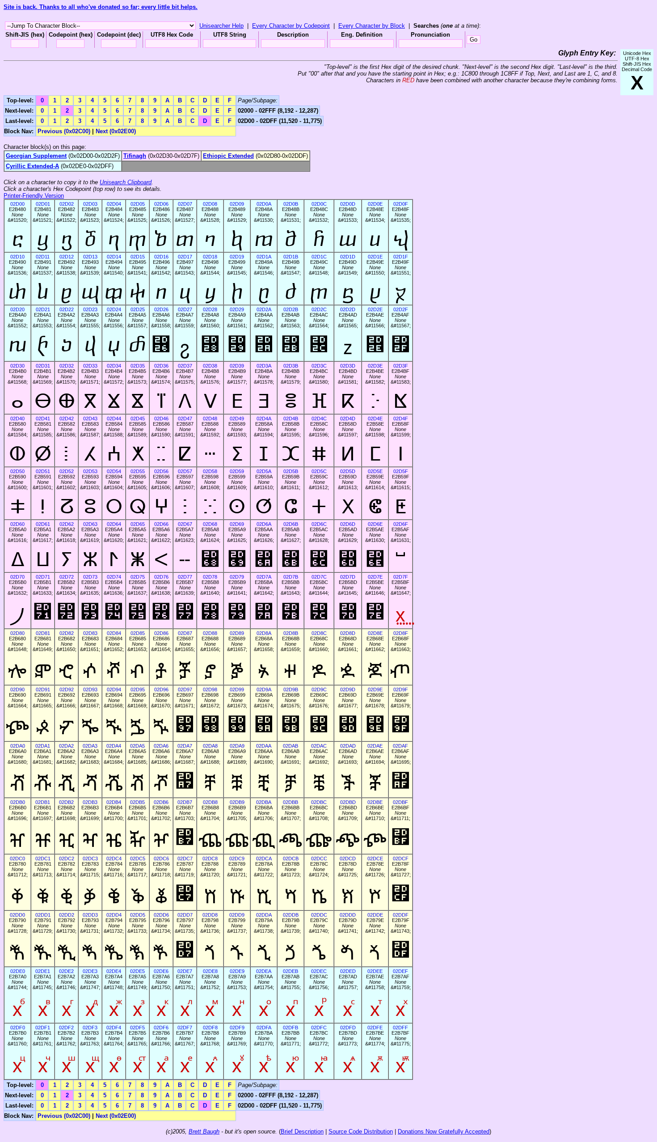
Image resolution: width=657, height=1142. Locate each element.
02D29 (237, 309)
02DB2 (66, 802)
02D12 (66, 256)
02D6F (400, 524)
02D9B (290, 689)
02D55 (138, 471)
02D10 (17, 256)
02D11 (43, 256)
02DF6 (161, 1027)
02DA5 (137, 746)
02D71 (43, 576)
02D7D (347, 576)
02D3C (319, 365)
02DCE (375, 858)
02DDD (348, 915)
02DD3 (90, 915)
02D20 (17, 309)
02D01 (43, 204)
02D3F (400, 365)
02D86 (161, 633)
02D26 (161, 309)
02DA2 (66, 746)
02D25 (138, 309)
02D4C (319, 418)
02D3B (290, 365)
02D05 (138, 204)
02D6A (264, 524)
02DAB (290, 746)
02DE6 (161, 971)
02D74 (114, 576)
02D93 (90, 689)
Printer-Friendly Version (34, 195)
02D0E (375, 204)
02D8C (319, 633)
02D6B (290, 524)
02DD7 (185, 915)
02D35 (138, 365)
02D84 (114, 633)
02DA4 (113, 746)
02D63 (90, 524)
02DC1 (43, 858)
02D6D (347, 524)
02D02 (66, 204)
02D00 (17, 204)
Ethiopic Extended (228, 155)
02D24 (114, 309)
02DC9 (236, 858)
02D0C (319, 204)
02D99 (237, 689)
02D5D (347, 471)
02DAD (348, 746)
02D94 (114, 689)
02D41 (43, 418)
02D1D (347, 256)
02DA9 (237, 746)
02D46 (161, 418)
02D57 (185, 471)
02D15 (138, 256)
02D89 (237, 633)
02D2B (290, 309)
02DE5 (137, 971)
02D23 (90, 309)
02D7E (375, 576)
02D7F (400, 576)
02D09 (237, 204)
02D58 (210, 471)
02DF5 (137, 1027)
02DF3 (90, 1027)
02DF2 (66, 1027)
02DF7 (184, 1027)
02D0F (400, 204)
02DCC (319, 858)
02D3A (264, 365)
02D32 (66, 365)
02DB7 (184, 802)
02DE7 (184, 971)
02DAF (400, 746)
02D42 (66, 418)
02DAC (319, 746)
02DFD (348, 1027)
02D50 (17, 471)
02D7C (319, 576)
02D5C (319, 471)
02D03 (90, 204)
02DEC (319, 971)
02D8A (264, 633)
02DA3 (90, 746)
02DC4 (114, 858)
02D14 (114, 256)
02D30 (17, 365)
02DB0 (17, 802)
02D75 (138, 576)
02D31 (43, 365)
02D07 (185, 204)
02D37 (185, 365)
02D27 (185, 309)
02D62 (66, 524)
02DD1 (43, 915)
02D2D (347, 309)
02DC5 (137, 858)
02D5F (400, 471)
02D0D (347, 204)
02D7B (290, 576)
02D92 (66, 689)
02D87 (185, 633)
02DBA (263, 802)
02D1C (319, 256)
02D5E (375, 471)
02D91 (43, 689)
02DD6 (161, 915)
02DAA (263, 746)
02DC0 (17, 858)
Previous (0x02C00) (64, 131)
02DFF (400, 1027)
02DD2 (66, 915)
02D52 (66, 471)
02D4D (347, 418)
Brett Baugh (204, 1131)
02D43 (90, 418)
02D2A (264, 309)
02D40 (17, 418)
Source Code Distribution (360, 1131)
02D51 (43, 471)
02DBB (290, 802)
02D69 (237, 524)
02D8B (290, 633)
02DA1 (42, 746)
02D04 (114, 204)
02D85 (138, 633)
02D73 (90, 576)
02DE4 (113, 971)
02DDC (319, 915)
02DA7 (184, 746)
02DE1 (42, 971)
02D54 (114, 471)
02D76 (161, 576)
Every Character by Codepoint (291, 25)
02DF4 (113, 1027)
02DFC (319, 1027)
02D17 (185, 256)
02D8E (375, 633)
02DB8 (210, 802)
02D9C (319, 689)
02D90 (17, 689)
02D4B (290, 418)
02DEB (290, 971)
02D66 (161, 524)
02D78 (210, 576)
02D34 (114, 365)
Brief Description (302, 1131)
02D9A (264, 689)
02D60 (17, 524)
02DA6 (161, 746)
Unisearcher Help (221, 25)
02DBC (319, 802)
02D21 (43, 309)
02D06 (161, 204)
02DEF (400, 971)
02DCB (291, 858)
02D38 (210, 365)
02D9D (347, 689)
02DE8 (210, 971)
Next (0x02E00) (116, 131)
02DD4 (114, 915)
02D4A (264, 418)
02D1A (264, 256)
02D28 (210, 309)
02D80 (17, 633)
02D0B (290, 204)
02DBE (375, 802)
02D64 (114, 524)
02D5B (290, 471)
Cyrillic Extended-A (32, 166)
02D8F (400, 633)
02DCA (264, 858)
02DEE (375, 971)
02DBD (348, 802)
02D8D (347, 633)
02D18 (210, 256)
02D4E (375, 418)
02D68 (210, 524)
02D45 (138, 418)
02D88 (210, 633)
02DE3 (90, 971)
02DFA (264, 1027)
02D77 (185, 576)
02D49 (237, 418)
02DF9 (237, 1027)
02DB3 (90, 802)
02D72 (66, 576)
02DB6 (161, 802)
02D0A (264, 204)
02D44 (114, 418)
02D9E (375, 689)
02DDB (291, 915)
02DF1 (42, 1027)
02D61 (43, 524)
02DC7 (185, 858)
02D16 (161, 256)
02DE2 (66, 971)
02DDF (401, 915)
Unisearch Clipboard (126, 182)
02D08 (210, 204)
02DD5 (137, 915)
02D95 (138, 689)
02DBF (400, 802)
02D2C (319, 309)
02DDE (375, 915)
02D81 (43, 633)
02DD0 (17, 915)
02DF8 (210, 1027)
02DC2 (66, 858)
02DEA (263, 971)
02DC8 (210, 858)
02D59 (237, 471)
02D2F (400, 309)
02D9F (400, 689)
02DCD (348, 858)
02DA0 (17, 746)
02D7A (264, 576)
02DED (348, 971)
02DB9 (237, 802)
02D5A (264, 471)
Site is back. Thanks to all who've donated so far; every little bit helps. (101, 7)
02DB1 (42, 802)
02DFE (375, 1027)
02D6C (319, 524)
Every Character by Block (371, 25)
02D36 (161, 365)
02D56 (161, 471)
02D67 (185, 524)
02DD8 (210, 915)
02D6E (375, 524)
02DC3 (90, 858)
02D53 (90, 471)
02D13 (90, 256)
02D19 (237, 256)
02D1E (375, 256)
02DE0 (17, 971)
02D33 (90, 365)
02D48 (210, 418)
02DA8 (210, 746)
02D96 (161, 689)
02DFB (290, 1027)
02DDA (264, 915)
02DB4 (113, 802)
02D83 (90, 633)
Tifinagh (134, 155)
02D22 (66, 309)
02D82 (66, 633)
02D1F (400, 256)
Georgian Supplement (36, 155)
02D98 (210, 689)
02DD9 (236, 915)
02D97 (185, 689)
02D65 (138, 524)
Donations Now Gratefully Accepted (443, 1131)
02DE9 (237, 971)
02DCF (401, 858)
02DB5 (137, 802)
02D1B (290, 256)
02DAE (375, 746)
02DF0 (17, 1027)
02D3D (347, 365)
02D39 (237, 365)
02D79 (237, 576)
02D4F (400, 418)
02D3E (375, 365)
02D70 (17, 576)
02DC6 (161, 858)
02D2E (375, 309)
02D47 (185, 418)
